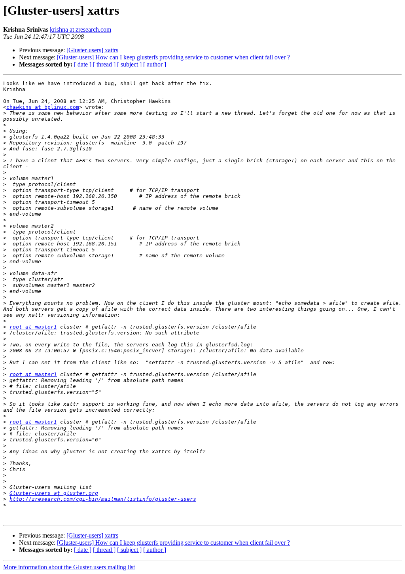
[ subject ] (129, 64)
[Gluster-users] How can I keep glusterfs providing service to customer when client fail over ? (173, 57)
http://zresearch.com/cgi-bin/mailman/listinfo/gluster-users (102, 499)
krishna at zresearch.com (80, 29)
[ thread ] (104, 64)
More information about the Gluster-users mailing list (69, 567)
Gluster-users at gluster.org (53, 493)
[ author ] (154, 64)
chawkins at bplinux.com (42, 107)
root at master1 (33, 327)
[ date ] (82, 64)
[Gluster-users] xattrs (92, 50)
